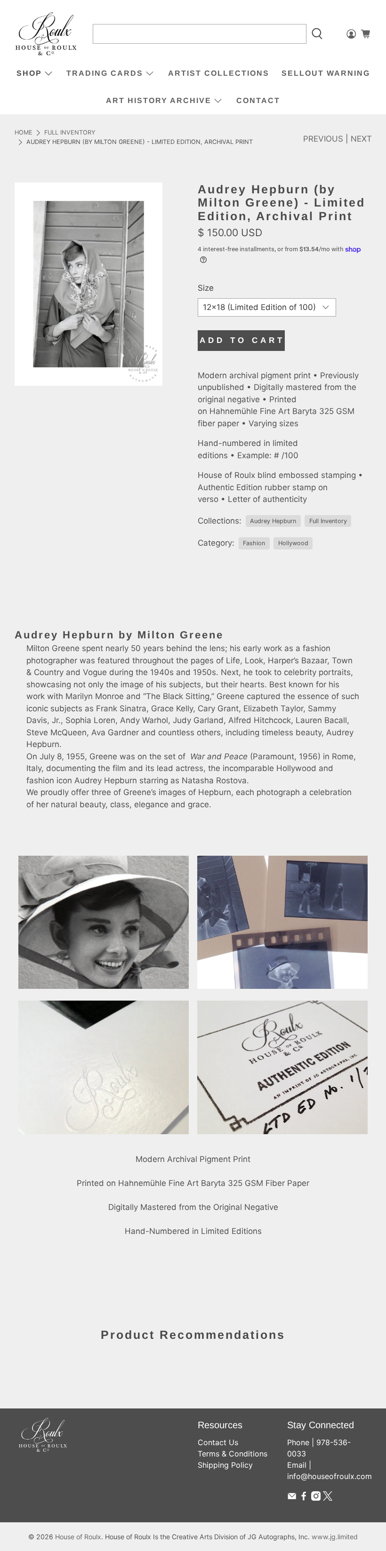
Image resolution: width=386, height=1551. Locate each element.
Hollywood (293, 543)
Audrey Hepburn (273, 521)
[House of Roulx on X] (327, 1498)
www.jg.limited (335, 1537)
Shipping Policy (225, 1465)
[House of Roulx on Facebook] (303, 1498)
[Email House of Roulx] (292, 1498)
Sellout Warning (325, 73)
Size (206, 288)
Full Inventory (69, 133)
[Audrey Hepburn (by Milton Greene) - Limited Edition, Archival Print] (88, 284)
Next (361, 138)
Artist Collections (218, 73)
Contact (258, 100)
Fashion (254, 543)
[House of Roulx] (46, 34)
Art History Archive (158, 100)
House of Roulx (78, 1537)
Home (23, 133)
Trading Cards (104, 73)
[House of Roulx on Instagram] (316, 1498)
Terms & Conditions (232, 1453)
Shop (29, 73)
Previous (323, 138)
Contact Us (218, 1442)
